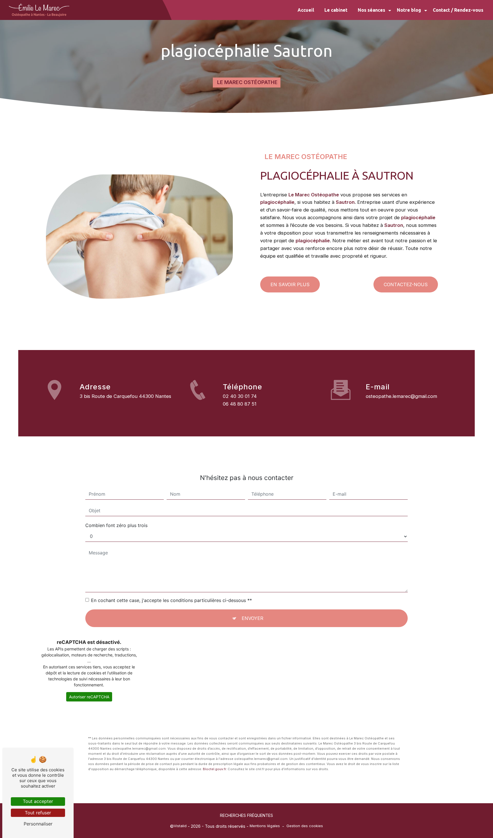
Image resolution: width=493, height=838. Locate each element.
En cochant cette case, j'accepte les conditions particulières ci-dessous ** (171, 600)
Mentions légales (265, 825)
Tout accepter (38, 801)
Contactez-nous (406, 284)
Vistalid (180, 825)
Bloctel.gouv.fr (214, 769)
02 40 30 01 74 (240, 396)
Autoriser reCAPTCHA (89, 696)
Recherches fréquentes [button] (246, 815)
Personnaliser (38, 824)
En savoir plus (290, 284)
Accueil (306, 10)
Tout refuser (38, 812)
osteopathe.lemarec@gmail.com (401, 396)
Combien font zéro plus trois (116, 525)
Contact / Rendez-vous (458, 10)
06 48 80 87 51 (239, 404)
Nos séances (371, 10)
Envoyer (252, 618)
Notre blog (409, 10)
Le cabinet (335, 10)
